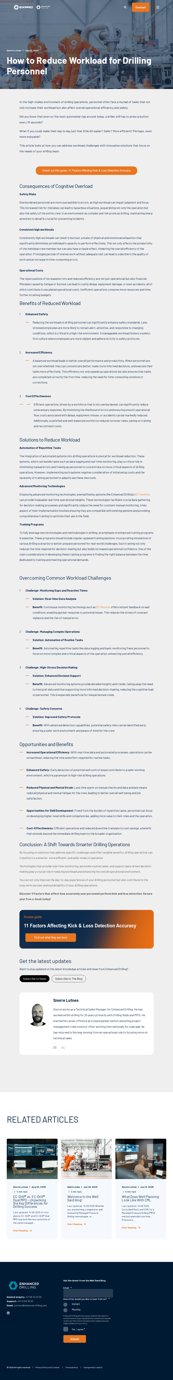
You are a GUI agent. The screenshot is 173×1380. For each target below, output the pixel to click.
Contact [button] (140, 7)
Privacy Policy (82, 1323)
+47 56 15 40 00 (34, 1296)
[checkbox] (88, 1308)
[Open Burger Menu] (157, 7)
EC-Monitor (103, 607)
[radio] (88, 1305)
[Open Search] (125, 6)
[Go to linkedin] (62, 1047)
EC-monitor (142, 494)
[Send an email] (56, 1047)
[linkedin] (8, 1313)
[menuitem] (47, 1367)
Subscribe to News (34, 978)
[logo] (24, 1286)
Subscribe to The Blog (68, 978)
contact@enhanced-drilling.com (30, 1305)
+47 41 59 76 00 (25, 1301)
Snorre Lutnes (14, 50)
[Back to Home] (32, 7)
